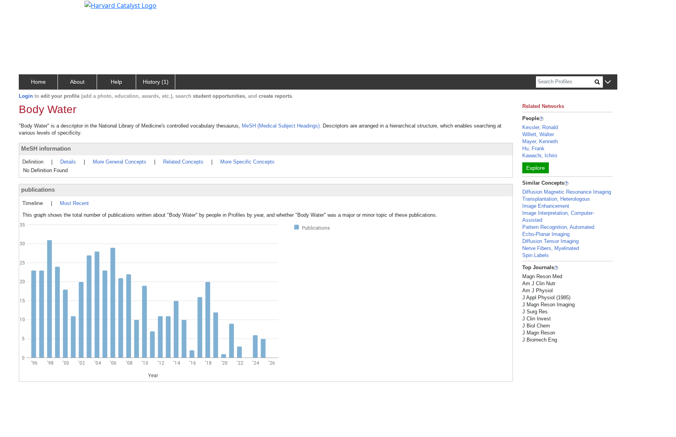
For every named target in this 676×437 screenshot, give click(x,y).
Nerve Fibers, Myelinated (550, 248)
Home (38, 82)
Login (26, 96)
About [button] (77, 82)
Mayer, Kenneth (540, 141)
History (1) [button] (156, 82)
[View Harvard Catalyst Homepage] (120, 4)
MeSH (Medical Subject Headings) (281, 126)
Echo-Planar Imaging (546, 234)
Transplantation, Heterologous (556, 199)
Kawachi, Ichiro (539, 155)
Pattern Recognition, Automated (558, 227)
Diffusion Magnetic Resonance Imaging (566, 192)
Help (116, 82)
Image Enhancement (545, 206)
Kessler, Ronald (540, 127)
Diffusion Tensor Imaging (550, 241)
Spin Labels (535, 255)
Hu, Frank (533, 148)
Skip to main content (32, 9)
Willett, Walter (538, 134)
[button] (608, 82)
